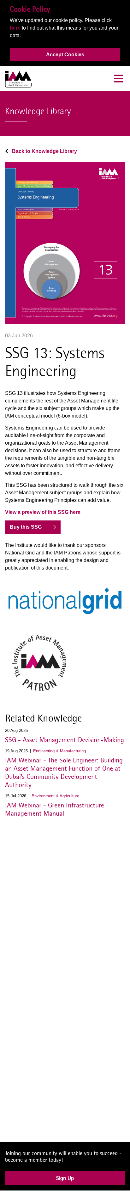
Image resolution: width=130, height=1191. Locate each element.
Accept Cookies (65, 54)
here (15, 28)
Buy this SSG (26, 527)
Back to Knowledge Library (44, 151)
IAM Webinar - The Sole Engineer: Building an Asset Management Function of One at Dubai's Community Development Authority (64, 772)
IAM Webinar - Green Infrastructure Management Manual (54, 809)
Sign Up (65, 1182)
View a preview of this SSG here (42, 512)
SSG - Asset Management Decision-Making (64, 739)
